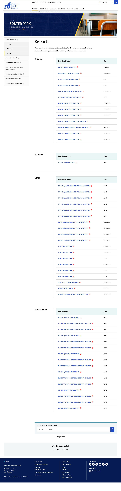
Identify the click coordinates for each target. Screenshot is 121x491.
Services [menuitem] (53, 9)
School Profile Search (45, 12)
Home (32, 12)
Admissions (10, 48)
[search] (74, 429)
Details (9, 44)
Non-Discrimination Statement (44, 472)
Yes (58, 450)
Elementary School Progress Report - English (74, 324)
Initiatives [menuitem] (61, 9)
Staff (59, 2)
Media (63, 467)
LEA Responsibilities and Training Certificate (74, 127)
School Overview (56, 12)
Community (52, 2)
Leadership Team (40, 470)
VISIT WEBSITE (23, 29)
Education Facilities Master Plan (70, 97)
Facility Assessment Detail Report (70, 91)
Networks (37, 467)
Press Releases (66, 464)
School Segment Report (66, 163)
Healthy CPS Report (65, 246)
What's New (38, 475)
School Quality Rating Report (69, 318)
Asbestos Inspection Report (68, 79)
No (67, 450)
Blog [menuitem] (76, 9)
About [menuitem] (82, 9)
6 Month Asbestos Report (67, 67)
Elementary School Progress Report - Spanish (74, 330)
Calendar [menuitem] (70, 9)
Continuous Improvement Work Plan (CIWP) (73, 222)
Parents (35, 2)
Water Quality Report (66, 288)
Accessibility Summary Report (69, 73)
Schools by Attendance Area (68, 282)
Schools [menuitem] (35, 9)
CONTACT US (13, 29)
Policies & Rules (66, 475)
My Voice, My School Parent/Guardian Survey (74, 186)
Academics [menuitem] (44, 9)
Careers (64, 470)
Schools (37, 12)
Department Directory (41, 464)
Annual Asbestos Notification (69, 103)
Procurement (66, 472)
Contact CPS (38, 462)
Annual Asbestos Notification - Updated (72, 121)
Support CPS (65, 462)
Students (43, 2)
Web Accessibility (67, 477)
